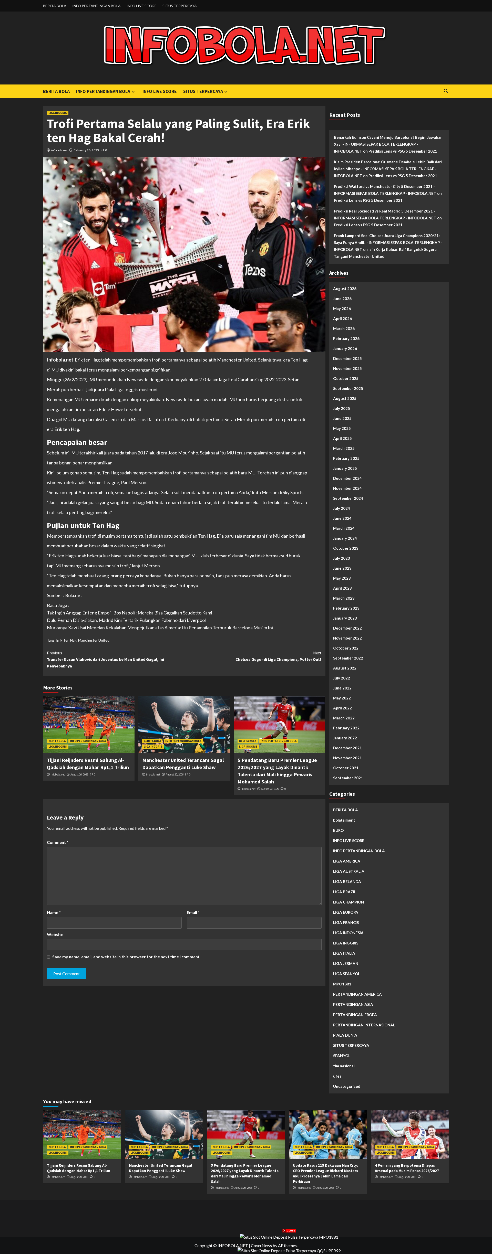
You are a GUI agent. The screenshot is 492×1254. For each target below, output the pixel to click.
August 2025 (344, 398)
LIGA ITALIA (344, 953)
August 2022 (344, 668)
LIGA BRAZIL (344, 891)
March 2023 (344, 598)
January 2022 (345, 738)
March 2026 (344, 328)
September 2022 (348, 658)
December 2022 (347, 628)
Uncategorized (346, 1086)
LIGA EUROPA (345, 912)
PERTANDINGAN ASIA (353, 1004)
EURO (338, 830)
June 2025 (342, 418)
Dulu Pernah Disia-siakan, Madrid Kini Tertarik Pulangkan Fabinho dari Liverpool (126, 620)
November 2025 (347, 368)
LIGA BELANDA (347, 881)
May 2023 (342, 578)
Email (193, 912)
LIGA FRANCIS (346, 922)
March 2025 (344, 448)
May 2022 (342, 698)
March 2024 (344, 528)
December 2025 (347, 358)
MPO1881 (342, 984)
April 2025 (342, 438)
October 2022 (345, 648)
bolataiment (344, 820)
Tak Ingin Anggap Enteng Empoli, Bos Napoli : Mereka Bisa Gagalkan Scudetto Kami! (130, 612)
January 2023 (345, 618)
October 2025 (345, 378)
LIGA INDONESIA (348, 932)
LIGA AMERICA (346, 861)
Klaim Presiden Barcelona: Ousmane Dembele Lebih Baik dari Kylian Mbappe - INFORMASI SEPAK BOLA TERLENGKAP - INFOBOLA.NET (388, 169)
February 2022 (346, 728)
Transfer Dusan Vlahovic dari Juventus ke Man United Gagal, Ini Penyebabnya (105, 659)
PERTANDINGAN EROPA (355, 1014)
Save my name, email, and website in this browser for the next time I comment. (126, 956)
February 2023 (346, 608)
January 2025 (345, 468)
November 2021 (347, 758)
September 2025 (348, 388)
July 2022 (341, 678)
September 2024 (348, 498)
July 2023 (341, 558)
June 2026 (342, 298)
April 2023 (342, 588)
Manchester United (93, 640)
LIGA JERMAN (345, 963)
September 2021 (348, 777)
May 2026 (342, 308)
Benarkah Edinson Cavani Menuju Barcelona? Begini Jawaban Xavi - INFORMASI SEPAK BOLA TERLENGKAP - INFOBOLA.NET (388, 144)
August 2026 (344, 288)
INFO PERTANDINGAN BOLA (96, 6)
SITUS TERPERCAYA (179, 6)
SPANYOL (341, 1055)
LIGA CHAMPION (348, 902)
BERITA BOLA (54, 6)
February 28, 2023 (86, 150)
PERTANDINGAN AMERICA (357, 994)
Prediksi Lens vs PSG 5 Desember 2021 (402, 151)
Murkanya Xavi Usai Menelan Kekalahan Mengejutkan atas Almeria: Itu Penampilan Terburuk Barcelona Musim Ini (160, 627)
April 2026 (342, 318)
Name (54, 912)
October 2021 (345, 768)
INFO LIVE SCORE (142, 6)
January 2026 (345, 348)
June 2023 (342, 568)
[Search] (446, 91)
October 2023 (345, 548)
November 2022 (347, 638)
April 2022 (342, 708)
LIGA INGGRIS (57, 113)
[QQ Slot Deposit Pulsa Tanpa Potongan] (289, 1250)
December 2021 (347, 748)
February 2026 (346, 338)
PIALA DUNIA (345, 1035)
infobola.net (59, 150)
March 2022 (344, 718)
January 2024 (345, 538)
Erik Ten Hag (66, 640)
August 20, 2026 (79, 774)
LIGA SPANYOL (346, 973)
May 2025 (342, 428)
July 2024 (341, 508)
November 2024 (347, 488)
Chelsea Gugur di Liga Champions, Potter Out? (278, 656)
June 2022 (342, 688)
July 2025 (341, 408)
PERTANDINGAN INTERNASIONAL (364, 1025)
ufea (337, 1076)
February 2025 (346, 458)
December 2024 (347, 478)
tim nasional (344, 1066)
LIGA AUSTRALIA (348, 871)
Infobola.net (60, 360)
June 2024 (342, 518)
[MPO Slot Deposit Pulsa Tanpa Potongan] (289, 1236)
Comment (57, 842)
